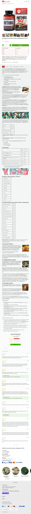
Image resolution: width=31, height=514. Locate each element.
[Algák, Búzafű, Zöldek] (25, 471)
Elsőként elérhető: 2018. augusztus (6, 62)
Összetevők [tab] (22, 66)
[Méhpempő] (15, 471)
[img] (4, 353)
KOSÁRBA (20, 45)
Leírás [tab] (3, 66)
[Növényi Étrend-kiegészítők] (6, 471)
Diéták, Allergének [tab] (16, 66)
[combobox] (15, 3)
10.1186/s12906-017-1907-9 (25, 321)
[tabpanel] (15, 200)
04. (19, 290)
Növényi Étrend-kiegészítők (6, 476)
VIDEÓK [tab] (11, 66)
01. (6, 90)
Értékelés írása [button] (15, 344)
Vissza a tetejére (15, 482)
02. (7, 257)
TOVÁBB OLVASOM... (5, 489)
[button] (11, 338)
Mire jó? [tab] (7, 66)
